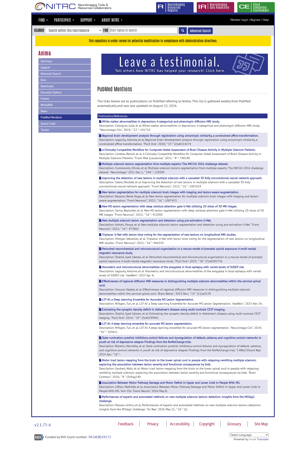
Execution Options (51, 92)
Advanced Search (200, 30)
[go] (183, 30)
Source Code (48, 123)
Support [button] (86, 20)
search (39, 30)
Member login (239, 20)
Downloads (47, 86)
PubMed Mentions (51, 117)
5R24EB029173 (99, 437)
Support (45, 67)
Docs (43, 80)
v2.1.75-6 (42, 425)
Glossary (234, 423)
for (105, 30)
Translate (263, 439)
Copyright (207, 423)
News (44, 111)
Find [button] (42, 20)
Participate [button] (63, 20)
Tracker (45, 130)
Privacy (152, 423)
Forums (45, 98)
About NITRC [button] (111, 20)
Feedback (125, 423)
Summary (46, 61)
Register (255, 20)
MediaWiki (47, 105)
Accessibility (180, 423)
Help (266, 20)
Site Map (261, 423)
